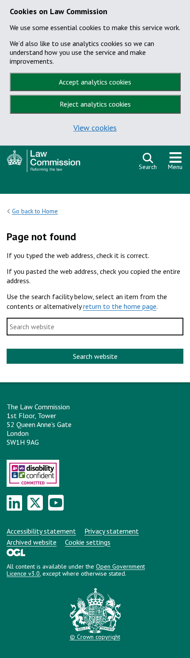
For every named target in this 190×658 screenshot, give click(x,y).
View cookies (95, 128)
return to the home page (119, 306)
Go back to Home (35, 211)
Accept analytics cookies (95, 81)
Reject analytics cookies (95, 104)
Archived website (32, 542)
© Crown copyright (95, 637)
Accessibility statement (41, 531)
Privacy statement (111, 531)
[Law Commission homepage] (68, 163)
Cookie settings (87, 542)
